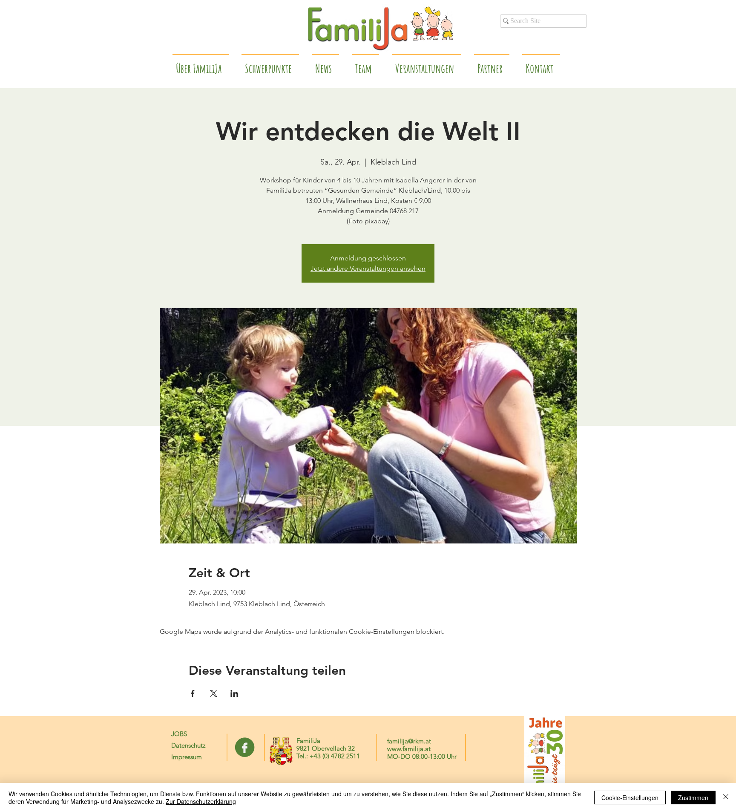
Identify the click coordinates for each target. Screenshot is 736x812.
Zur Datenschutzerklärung (201, 801)
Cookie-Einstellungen (629, 797)
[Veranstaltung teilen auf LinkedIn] (234, 693)
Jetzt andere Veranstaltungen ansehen (368, 268)
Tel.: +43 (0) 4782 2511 (328, 756)
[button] (492, 64)
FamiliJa (308, 741)
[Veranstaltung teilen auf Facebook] (193, 693)
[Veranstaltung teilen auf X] (214, 693)
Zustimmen (693, 797)
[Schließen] (726, 797)
